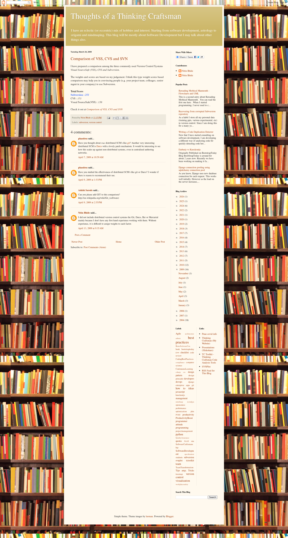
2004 (182, 320)
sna (192, 441)
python (179, 434)
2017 (182, 233)
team (178, 464)
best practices (185, 339)
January (182, 305)
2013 (182, 251)
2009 (182, 269)
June (180, 287)
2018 (182, 228)
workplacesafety (182, 484)
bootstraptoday (188, 349)
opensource (180, 404)
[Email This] (114, 118)
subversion (83, 122)
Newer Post (77, 241)
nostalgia (190, 401)
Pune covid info (209, 333)
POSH (178, 414)
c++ (177, 352)
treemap (179, 474)
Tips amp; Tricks (185, 470)
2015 (182, 242)
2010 (182, 264)
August (182, 277)
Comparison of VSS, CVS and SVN (99, 58)
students (179, 457)
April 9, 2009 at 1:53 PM (90, 179)
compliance (180, 362)
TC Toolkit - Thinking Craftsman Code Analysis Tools (209, 358)
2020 (182, 219)
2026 (182, 196)
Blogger (169, 516)
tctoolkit (190, 460)
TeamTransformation (184, 467)
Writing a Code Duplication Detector (196, 131)
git (128, 142)
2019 (182, 223)
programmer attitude (181, 422)
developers (189, 378)
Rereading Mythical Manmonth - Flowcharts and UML (194, 92)
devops (179, 381)
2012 (182, 255)
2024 (182, 205)
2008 (182, 310)
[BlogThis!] (117, 118)
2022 (182, 210)
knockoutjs (180, 395)
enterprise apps (183, 385)
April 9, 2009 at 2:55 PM (90, 202)
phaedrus (83, 138)
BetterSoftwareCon (183, 346)
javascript (180, 391)
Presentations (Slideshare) (208, 349)
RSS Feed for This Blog (208, 372)
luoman (149, 516)
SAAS (186, 441)
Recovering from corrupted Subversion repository (197, 113)
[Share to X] (120, 118)
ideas (191, 388)
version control (95, 122)
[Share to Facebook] (124, 118)
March (181, 300)
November (183, 273)
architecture (189, 333)
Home (119, 241)
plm (192, 411)
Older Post (160, 241)
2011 (182, 260)
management (182, 398)
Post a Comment (82, 234)
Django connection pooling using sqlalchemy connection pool (194, 169)
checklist (184, 352)
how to (180, 388)
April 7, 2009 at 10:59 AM (90, 157)
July (180, 282)
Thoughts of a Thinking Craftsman (126, 15)
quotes (179, 440)
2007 (182, 315)
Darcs (99, 146)
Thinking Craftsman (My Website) (209, 340)
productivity (188, 414)
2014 (182, 246)
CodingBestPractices (185, 359)
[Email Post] (108, 117)
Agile (178, 333)
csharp (178, 372)
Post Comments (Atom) (95, 247)
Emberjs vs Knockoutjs (189, 149)
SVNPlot (206, 366)
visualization (183, 480)
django (191, 381)
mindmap (179, 401)
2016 (182, 237)
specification (189, 454)
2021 (182, 214)
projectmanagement (184, 431)
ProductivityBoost (184, 417)
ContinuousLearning (184, 368)
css (184, 372)
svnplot (179, 460)
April (181, 296)
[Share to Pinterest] (127, 118)
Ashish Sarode (85, 190)
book (178, 349)
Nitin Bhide (84, 212)
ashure (178, 338)
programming (182, 427)
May (180, 291)
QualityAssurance (182, 437)
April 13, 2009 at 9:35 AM (90, 228)
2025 (182, 201)
